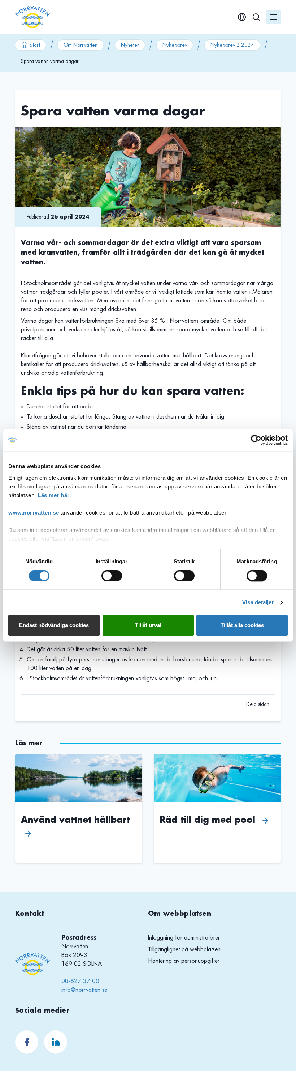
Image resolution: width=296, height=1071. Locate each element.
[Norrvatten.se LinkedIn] (55, 1042)
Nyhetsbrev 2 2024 (232, 44)
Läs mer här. (54, 495)
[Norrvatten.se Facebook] (26, 1042)
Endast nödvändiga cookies (54, 625)
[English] (242, 17)
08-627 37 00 (80, 981)
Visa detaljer (258, 602)
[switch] (111, 575)
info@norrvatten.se (84, 990)
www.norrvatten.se (33, 512)
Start (35, 44)
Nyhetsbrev (174, 44)
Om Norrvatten (80, 44)
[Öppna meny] (273, 17)
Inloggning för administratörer (184, 938)
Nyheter (130, 44)
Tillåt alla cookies (242, 625)
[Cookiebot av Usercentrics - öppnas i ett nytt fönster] (256, 440)
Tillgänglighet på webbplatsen (184, 949)
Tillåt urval (148, 625)
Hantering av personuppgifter (183, 961)
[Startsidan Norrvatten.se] (32, 17)
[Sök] (256, 17)
